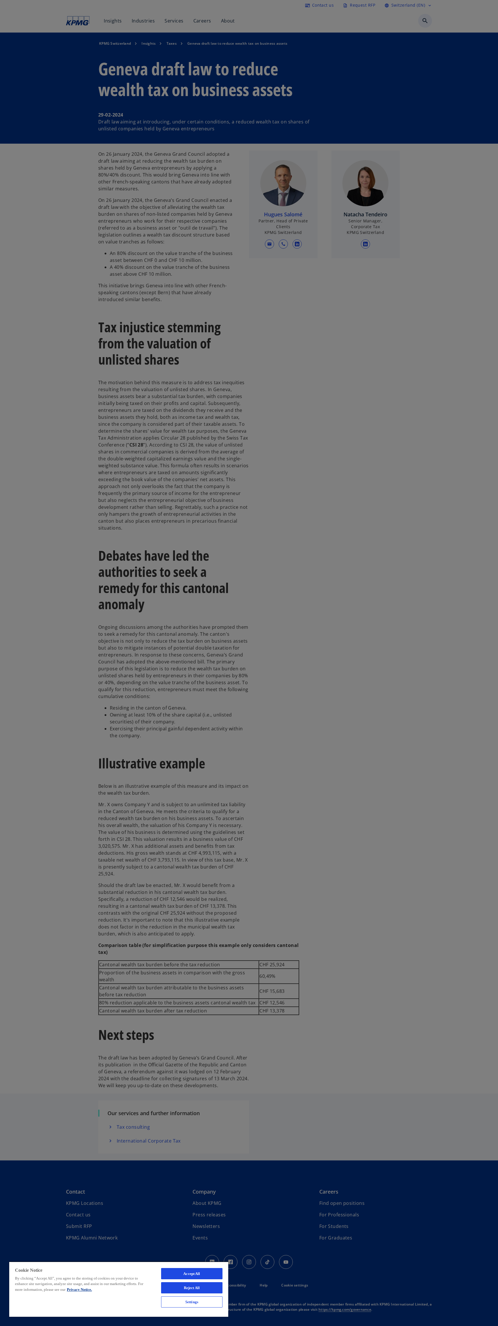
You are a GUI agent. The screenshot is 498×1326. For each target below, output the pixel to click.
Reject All (192, 1288)
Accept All (191, 1273)
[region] (118, 1289)
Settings (191, 1302)
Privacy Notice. (79, 1289)
